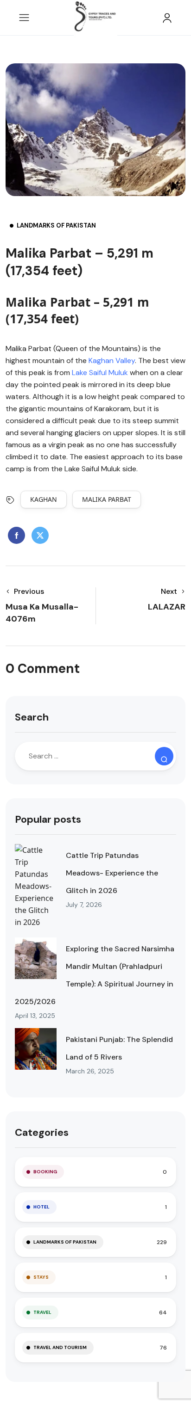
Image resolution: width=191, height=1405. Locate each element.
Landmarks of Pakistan (56, 225)
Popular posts (48, 819)
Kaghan (43, 499)
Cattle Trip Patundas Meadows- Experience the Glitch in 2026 (112, 872)
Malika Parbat (106, 499)
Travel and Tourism (60, 1347)
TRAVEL (42, 1312)
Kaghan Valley (112, 360)
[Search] (164, 756)
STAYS (41, 1277)
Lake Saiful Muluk (100, 372)
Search (32, 717)
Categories (42, 1132)
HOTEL (41, 1207)
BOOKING (45, 1172)
